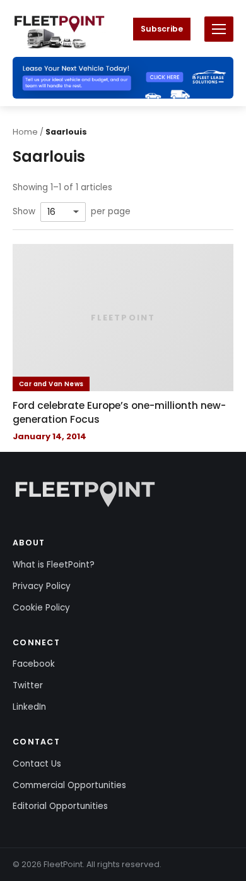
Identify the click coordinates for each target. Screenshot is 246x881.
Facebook (34, 664)
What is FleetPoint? (54, 565)
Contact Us (37, 764)
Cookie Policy (41, 608)
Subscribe (162, 28)
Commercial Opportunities (69, 785)
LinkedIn (29, 707)
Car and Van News (51, 384)
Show (24, 212)
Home (25, 131)
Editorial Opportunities (60, 806)
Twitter (28, 685)
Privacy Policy (42, 586)
